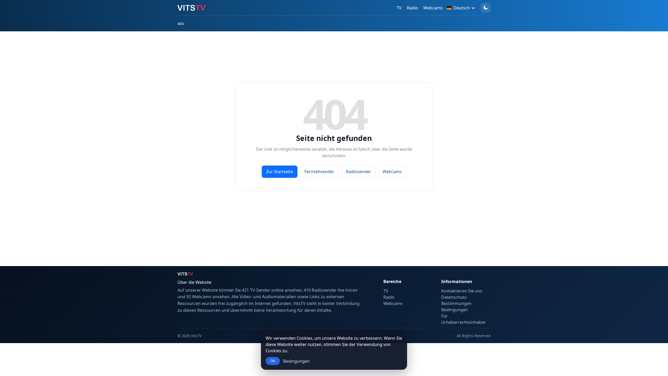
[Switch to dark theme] (486, 8)
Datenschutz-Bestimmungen (456, 300)
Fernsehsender (319, 171)
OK (272, 361)
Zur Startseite (279, 171)
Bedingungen (296, 361)
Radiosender (358, 171)
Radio (412, 8)
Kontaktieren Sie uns (461, 291)
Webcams (433, 8)
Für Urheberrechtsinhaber (463, 319)
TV (399, 8)
